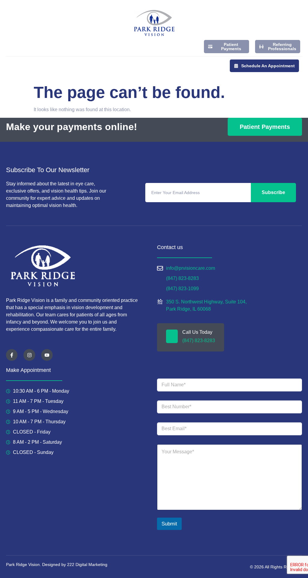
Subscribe (273, 192)
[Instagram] (29, 354)
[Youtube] (47, 354)
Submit (169, 524)
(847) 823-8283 (198, 340)
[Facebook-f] (11, 354)
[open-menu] (9, 67)
